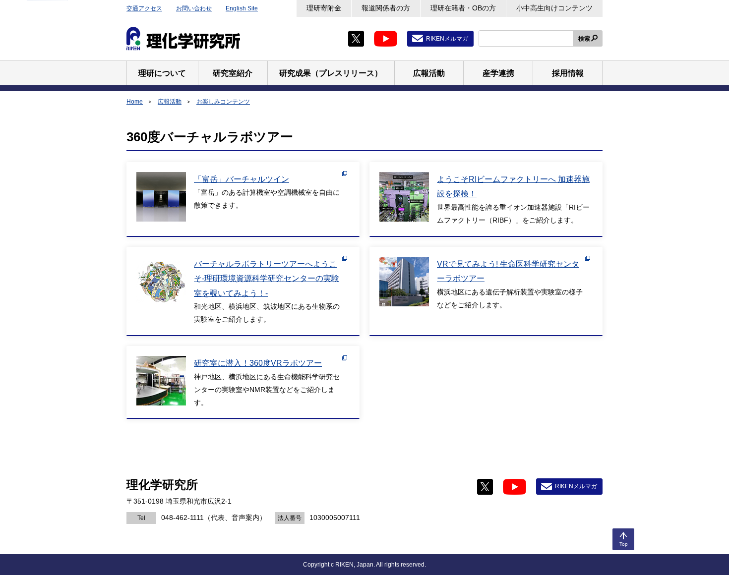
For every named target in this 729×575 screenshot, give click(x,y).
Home (134, 101)
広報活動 (170, 101)
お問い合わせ (194, 8)
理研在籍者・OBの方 (463, 8)
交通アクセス (144, 8)
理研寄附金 (323, 8)
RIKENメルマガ (447, 38)
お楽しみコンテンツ (223, 101)
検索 (584, 38)
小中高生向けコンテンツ (554, 8)
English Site (242, 8)
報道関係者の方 (386, 8)
